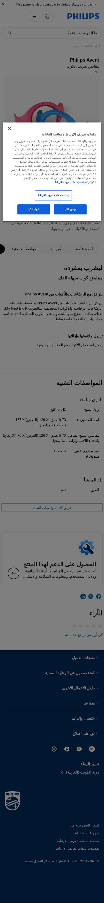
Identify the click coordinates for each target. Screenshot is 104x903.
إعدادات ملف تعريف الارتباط (53, 195)
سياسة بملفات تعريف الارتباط (71, 182)
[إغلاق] (9, 128)
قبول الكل (33, 209)
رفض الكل (70, 209)
